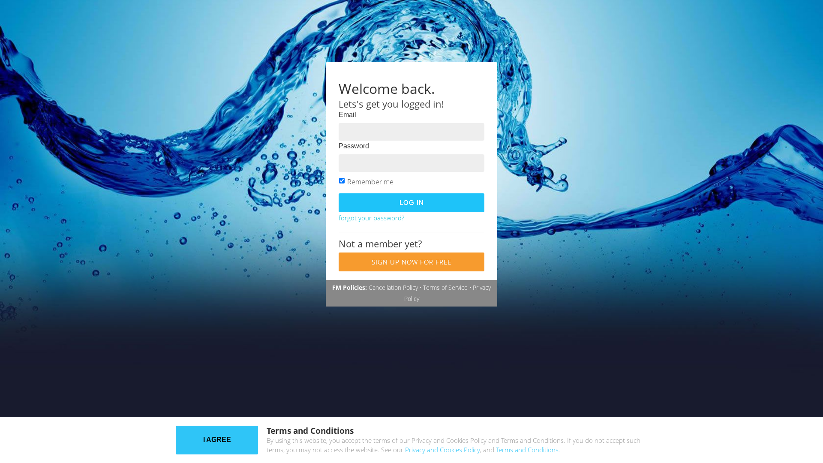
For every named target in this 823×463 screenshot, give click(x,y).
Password (354, 146)
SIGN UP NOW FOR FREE (411, 262)
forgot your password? (371, 217)
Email (347, 114)
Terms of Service (445, 287)
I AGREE (217, 439)
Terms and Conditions (527, 449)
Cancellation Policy (393, 287)
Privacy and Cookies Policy (442, 449)
